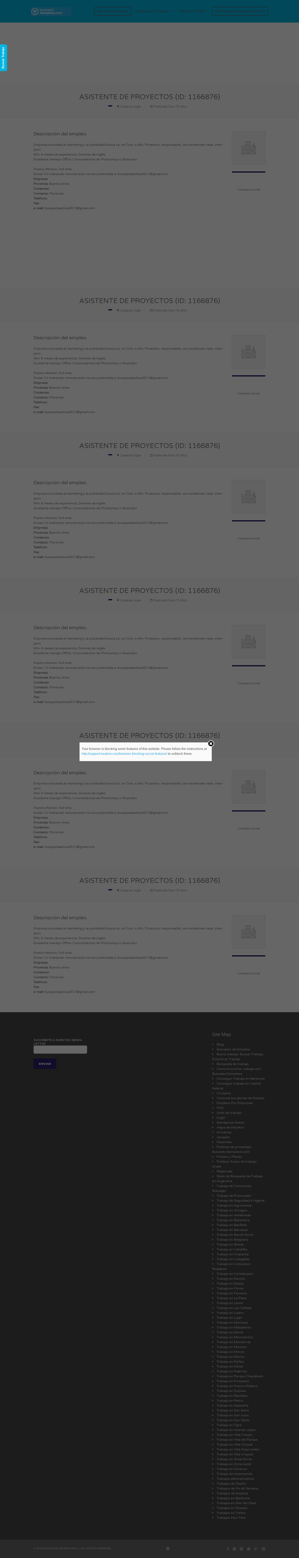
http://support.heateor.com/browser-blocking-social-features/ (124, 753)
